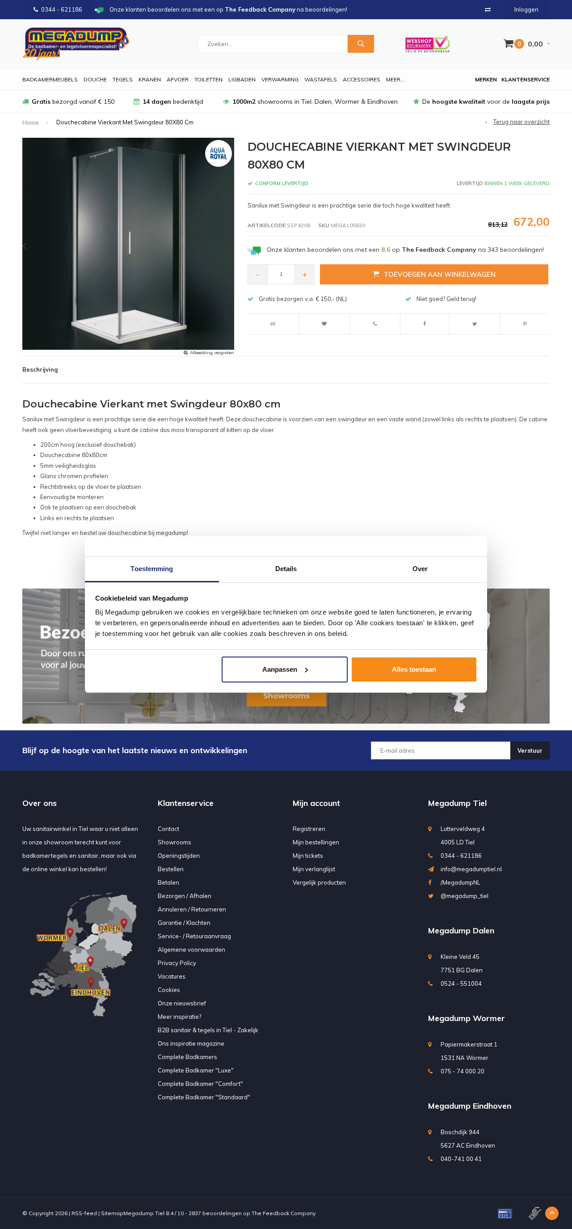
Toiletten (208, 79)
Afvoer (178, 79)
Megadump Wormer (466, 1018)
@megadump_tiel (464, 895)
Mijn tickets (308, 855)
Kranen (150, 79)
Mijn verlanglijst (314, 869)
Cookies (169, 989)
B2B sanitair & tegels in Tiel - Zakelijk (208, 1030)
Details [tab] (286, 568)
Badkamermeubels (50, 79)
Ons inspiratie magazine (191, 1043)
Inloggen (526, 9)
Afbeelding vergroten (212, 353)
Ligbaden (242, 79)
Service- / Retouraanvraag (194, 936)
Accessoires (361, 79)
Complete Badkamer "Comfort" (200, 1083)
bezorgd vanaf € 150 (73, 101)
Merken (486, 79)
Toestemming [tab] (151, 568)
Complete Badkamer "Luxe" (196, 1070)
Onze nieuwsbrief (182, 1003)
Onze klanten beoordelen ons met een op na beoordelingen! (405, 250)
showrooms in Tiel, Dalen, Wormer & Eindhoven (315, 101)
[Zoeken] (360, 44)
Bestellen (171, 869)
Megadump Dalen (461, 930)
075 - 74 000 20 (462, 1071)
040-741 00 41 (461, 1158)
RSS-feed (84, 1213)
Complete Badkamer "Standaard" (204, 1097)
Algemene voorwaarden (191, 949)
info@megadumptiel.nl (471, 869)
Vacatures (171, 976)
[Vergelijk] (488, 9)
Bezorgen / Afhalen (184, 895)
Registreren (309, 828)
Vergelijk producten (319, 882)
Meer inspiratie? (179, 1016)
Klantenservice (525, 79)
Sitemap (112, 1213)
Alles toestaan (414, 669)
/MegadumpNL (460, 882)
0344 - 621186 (61, 9)
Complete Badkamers (187, 1056)
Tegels (123, 79)
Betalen (168, 882)
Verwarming (280, 79)
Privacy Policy (177, 962)
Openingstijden (179, 855)
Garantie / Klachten (184, 922)
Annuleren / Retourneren (192, 909)
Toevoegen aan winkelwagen (440, 274)
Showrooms (174, 842)
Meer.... (396, 79)
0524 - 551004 (461, 983)
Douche (95, 79)
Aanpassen (279, 669)
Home (30, 122)
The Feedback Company (283, 1213)
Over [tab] (420, 568)
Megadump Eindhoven (469, 1106)
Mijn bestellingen (316, 842)
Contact (168, 828)
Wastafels (320, 79)
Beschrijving (40, 369)
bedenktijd (173, 101)
